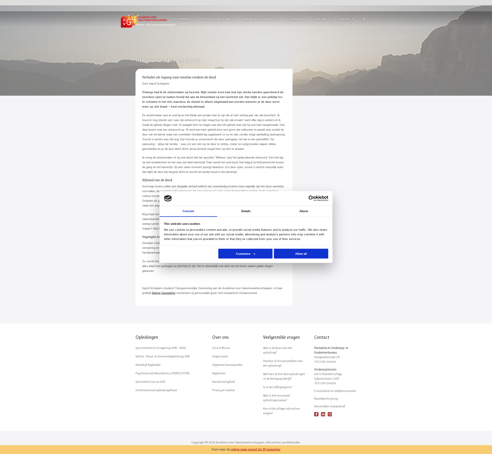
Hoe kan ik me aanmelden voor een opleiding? (283, 363)
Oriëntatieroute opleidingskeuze (156, 390)
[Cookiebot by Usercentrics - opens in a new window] (311, 198)
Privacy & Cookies (223, 390)
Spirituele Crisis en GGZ (150, 381)
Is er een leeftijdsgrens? (277, 387)
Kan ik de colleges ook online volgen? (281, 411)
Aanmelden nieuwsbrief (329, 406)
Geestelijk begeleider (148, 365)
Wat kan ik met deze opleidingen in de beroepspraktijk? (284, 376)
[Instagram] (330, 414)
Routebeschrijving (326, 398)
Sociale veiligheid (223, 381)
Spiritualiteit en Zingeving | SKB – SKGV (160, 348)
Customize (243, 253)
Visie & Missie (221, 348)
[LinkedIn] (323, 414)
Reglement (219, 373)
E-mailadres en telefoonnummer (335, 391)
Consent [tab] (188, 211)
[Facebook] (316, 414)
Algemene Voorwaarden (227, 365)
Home (140, 24)
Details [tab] (246, 211)
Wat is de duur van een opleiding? (277, 350)
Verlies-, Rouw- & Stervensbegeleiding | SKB (162, 356)
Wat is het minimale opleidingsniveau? (276, 398)
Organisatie (220, 356)
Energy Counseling (163, 293)
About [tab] (303, 211)
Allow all (301, 253)
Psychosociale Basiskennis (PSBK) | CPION (162, 373)
